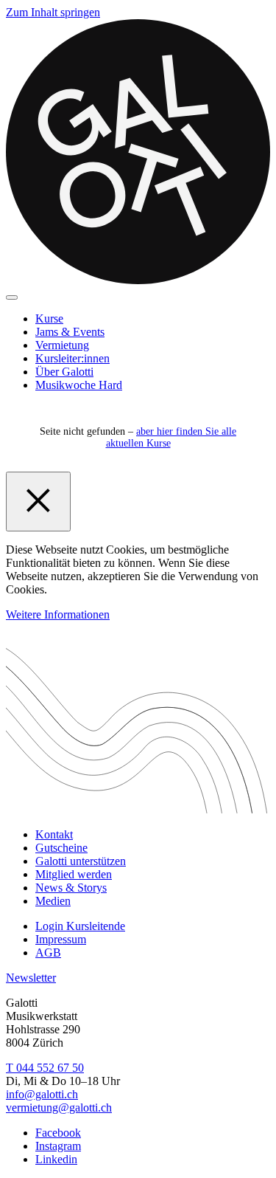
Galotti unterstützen (80, 861)
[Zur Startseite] (138, 280)
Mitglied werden (73, 874)
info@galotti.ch (42, 1094)
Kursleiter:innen (72, 358)
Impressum (60, 939)
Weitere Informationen (58, 614)
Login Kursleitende (80, 926)
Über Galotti (64, 371)
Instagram (58, 1146)
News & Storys (71, 887)
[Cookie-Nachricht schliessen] (38, 501)
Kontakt (54, 834)
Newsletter (31, 977)
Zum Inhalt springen (53, 12)
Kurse (49, 318)
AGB (48, 952)
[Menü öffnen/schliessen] (12, 297)
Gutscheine (61, 847)
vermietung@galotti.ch (59, 1107)
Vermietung (62, 345)
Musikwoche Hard (78, 385)
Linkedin (56, 1159)
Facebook (58, 1132)
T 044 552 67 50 (45, 1067)
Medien (53, 901)
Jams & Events (70, 332)
